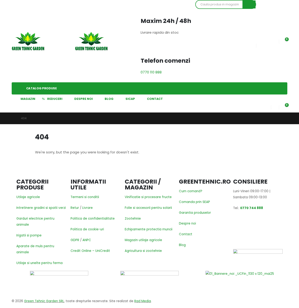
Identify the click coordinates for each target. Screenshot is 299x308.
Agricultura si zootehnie (143, 251)
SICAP (130, 99)
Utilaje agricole (28, 197)
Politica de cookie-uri (87, 229)
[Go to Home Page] (13, 118)
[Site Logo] (28, 41)
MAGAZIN (28, 99)
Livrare (87, 208)
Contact (185, 234)
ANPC (86, 240)
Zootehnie (133, 218)
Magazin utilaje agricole (143, 240)
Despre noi (187, 223)
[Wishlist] (275, 40)
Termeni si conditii (85, 197)
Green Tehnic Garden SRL (44, 301)
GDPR (75, 240)
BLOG (109, 99)
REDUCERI (54, 99)
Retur (75, 208)
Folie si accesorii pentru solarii (148, 208)
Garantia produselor (195, 212)
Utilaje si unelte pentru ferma (39, 263)
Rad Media (142, 301)
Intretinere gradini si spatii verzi (41, 208)
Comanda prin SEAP (194, 202)
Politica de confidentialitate (93, 218)
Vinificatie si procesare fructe (148, 197)
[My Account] (267, 106)
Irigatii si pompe (29, 235)
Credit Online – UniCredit (90, 251)
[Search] (249, 4)
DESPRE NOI (83, 99)
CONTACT (155, 99)
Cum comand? (190, 191)
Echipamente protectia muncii (148, 229)
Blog (182, 245)
